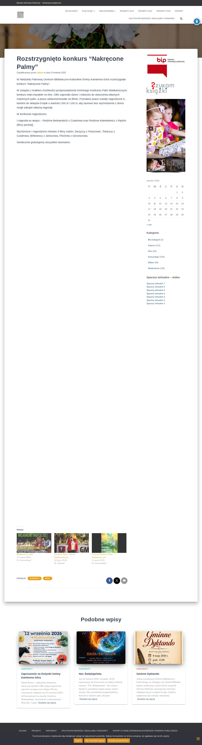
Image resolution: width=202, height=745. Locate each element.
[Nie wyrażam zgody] (198, 738)
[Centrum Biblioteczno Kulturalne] (20, 14)
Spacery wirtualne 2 (156, 300)
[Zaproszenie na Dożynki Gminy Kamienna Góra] (43, 647)
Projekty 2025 (164, 11)
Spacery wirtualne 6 (156, 287)
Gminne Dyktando (147, 673)
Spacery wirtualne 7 (156, 283)
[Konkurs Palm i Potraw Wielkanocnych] (71, 543)
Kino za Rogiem (106, 11)
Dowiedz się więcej (47, 703)
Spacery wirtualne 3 (156, 297)
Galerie (151, 245)
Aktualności (71, 11)
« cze (149, 224)
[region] (166, 136)
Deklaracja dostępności (51, 3)
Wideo (47, 578)
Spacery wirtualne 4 (156, 293)
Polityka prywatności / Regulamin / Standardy (152, 18)
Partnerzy (51, 731)
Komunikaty (34, 578)
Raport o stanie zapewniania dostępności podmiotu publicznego (145, 731)
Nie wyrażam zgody (95, 740)
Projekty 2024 (127, 11)
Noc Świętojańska (90, 673)
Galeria (23, 731)
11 (155, 203)
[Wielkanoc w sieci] (34, 543)
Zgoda (78, 740)
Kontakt (179, 11)
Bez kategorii (154, 239)
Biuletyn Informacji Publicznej (28, 3)
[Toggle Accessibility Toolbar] (196, 21)
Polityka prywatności (118, 740)
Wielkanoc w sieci (25, 554)
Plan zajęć (87, 11)
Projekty (36, 731)
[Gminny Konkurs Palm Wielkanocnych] (109, 543)
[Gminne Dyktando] (158, 647)
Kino (150, 251)
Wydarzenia (153, 268)
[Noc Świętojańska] (101, 647)
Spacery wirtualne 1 (156, 303)
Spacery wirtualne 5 (156, 290)
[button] (94, 11)
